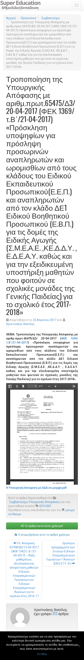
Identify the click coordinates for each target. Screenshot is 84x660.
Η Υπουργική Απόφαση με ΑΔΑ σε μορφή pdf (36, 487)
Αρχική (11, 18)
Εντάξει (42, 654)
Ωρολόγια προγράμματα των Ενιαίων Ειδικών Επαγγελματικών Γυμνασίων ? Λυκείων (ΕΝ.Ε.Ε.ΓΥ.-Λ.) (60, 553)
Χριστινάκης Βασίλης (20, 324)
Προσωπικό (28, 18)
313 (54, 613)
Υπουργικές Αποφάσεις (44, 502)
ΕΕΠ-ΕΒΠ (45, 506)
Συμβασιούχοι (50, 18)
